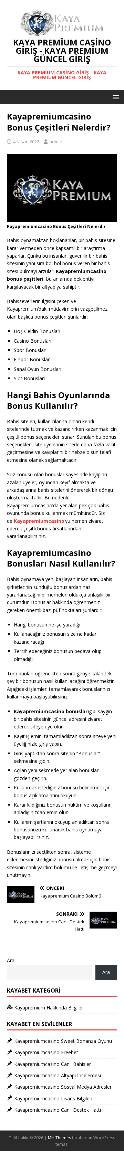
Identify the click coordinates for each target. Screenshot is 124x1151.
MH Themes (59, 1138)
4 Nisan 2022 (26, 141)
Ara (10, 960)
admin (55, 141)
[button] (114, 97)
